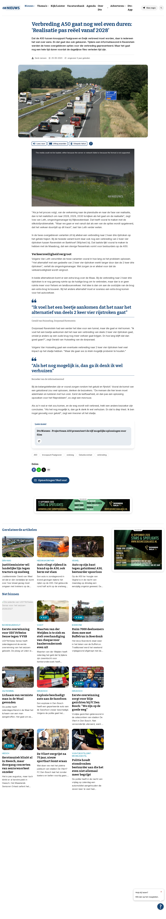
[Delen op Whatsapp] (39, 470)
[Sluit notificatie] (161, 892)
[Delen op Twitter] (44, 470)
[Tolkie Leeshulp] (160, 906)
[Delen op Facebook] (34, 470)
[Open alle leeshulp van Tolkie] (91, 143)
